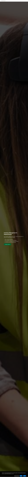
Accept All (21, 475)
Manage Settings (17, 475)
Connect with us (7, 244)
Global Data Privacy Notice (8, 473)
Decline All (24, 475)
